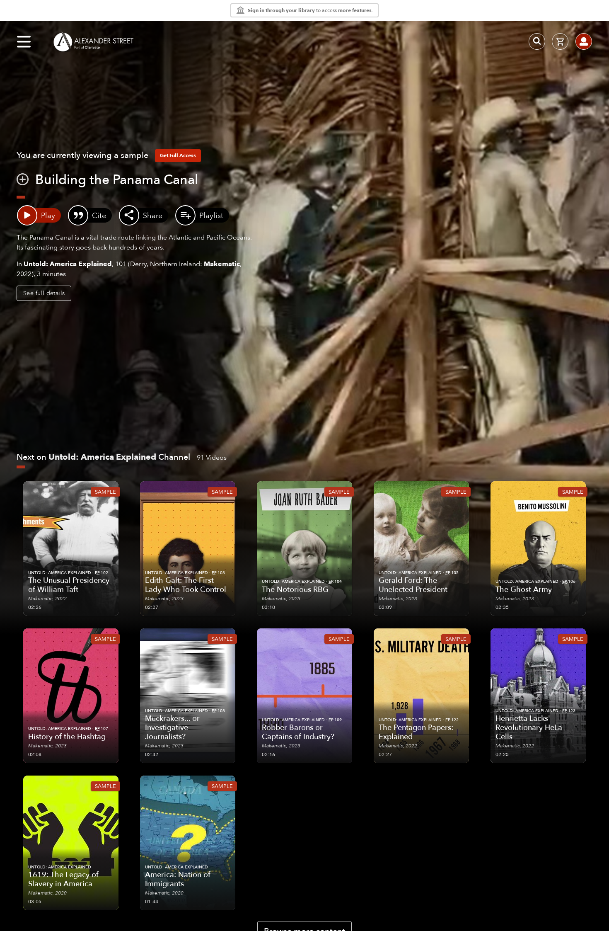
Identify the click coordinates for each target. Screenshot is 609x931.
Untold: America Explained (68, 264)
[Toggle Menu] (24, 41)
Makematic (222, 264)
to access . (310, 10)
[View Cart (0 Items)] (560, 41)
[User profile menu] (583, 41)
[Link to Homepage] (93, 41)
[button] (22, 181)
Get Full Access (178, 155)
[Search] (537, 41)
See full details (44, 293)
